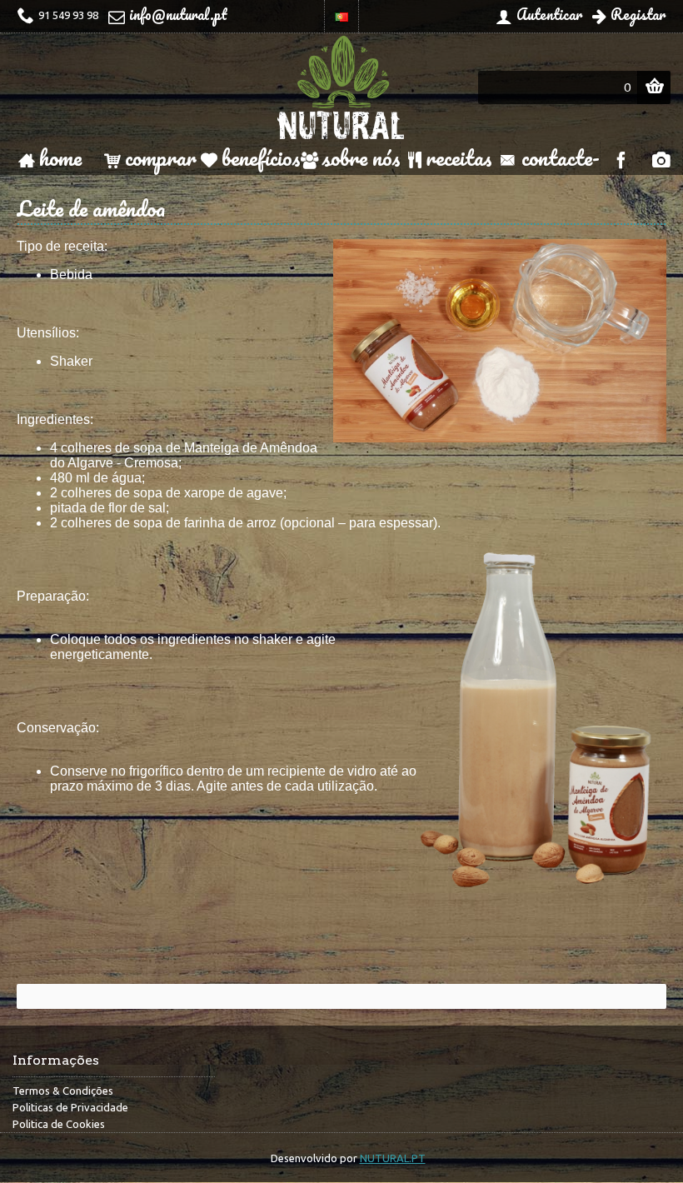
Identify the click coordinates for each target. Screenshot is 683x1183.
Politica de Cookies (58, 1124)
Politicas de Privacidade (70, 1107)
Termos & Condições (62, 1090)
